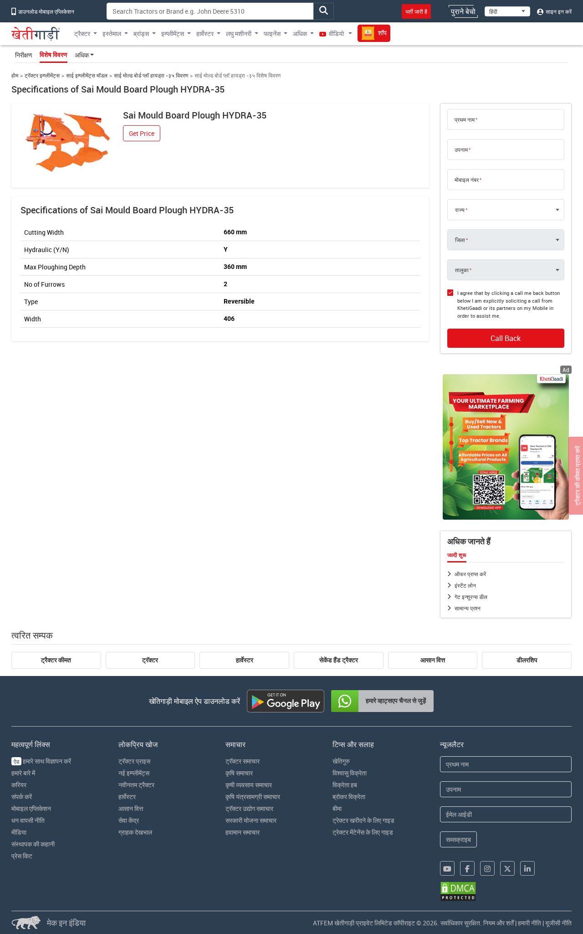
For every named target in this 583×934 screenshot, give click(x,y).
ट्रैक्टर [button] (82, 33)
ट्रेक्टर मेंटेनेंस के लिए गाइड (362, 832)
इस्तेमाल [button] (111, 33)
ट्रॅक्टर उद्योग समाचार (249, 808)
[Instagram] (487, 868)
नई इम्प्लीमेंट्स (133, 773)
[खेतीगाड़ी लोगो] (36, 34)
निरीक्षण (23, 55)
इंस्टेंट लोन (465, 585)
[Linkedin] (527, 868)
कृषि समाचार (239, 773)
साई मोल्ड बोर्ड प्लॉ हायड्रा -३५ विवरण (151, 75)
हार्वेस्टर (244, 660)
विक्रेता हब (344, 784)
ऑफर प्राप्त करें (470, 574)
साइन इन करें (558, 11)
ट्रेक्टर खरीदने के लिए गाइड (363, 820)
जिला (460, 240)
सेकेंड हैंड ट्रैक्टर (338, 660)
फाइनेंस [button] (272, 33)
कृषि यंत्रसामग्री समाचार (252, 796)
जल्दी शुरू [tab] (456, 555)
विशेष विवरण (53, 54)
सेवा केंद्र (128, 820)
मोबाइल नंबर (467, 179)
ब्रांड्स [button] (141, 33)
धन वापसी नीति (28, 820)
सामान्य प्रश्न (468, 608)
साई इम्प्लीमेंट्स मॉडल (86, 75)
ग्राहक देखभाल (135, 832)
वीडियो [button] (336, 33)
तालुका (462, 270)
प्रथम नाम (465, 119)
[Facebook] (467, 868)
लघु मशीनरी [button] (238, 33)
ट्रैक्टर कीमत (56, 660)
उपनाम (461, 149)
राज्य (460, 209)
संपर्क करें (21, 796)
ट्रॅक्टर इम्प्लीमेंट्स (42, 75)
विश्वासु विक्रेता (349, 773)
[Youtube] (447, 868)
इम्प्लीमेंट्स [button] (172, 33)
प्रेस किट (21, 855)
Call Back (506, 338)
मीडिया (18, 832)
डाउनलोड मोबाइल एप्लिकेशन (45, 11)
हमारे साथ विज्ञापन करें (42, 761)
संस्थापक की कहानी (33, 844)
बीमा (337, 808)
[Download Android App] (285, 701)
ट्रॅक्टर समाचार (242, 761)
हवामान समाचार (242, 832)
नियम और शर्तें (498, 923)
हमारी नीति (529, 923)
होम (14, 75)
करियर (18, 784)
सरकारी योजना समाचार (250, 820)
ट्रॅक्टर (150, 660)
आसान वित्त (432, 660)
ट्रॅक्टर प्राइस (134, 761)
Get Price (141, 133)
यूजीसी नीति (558, 923)
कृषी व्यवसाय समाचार (248, 784)
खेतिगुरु (341, 761)
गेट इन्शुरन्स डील (471, 596)
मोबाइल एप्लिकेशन (31, 808)
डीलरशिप (527, 660)
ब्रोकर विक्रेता (348, 796)
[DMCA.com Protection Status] (458, 891)
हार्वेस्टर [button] (205, 33)
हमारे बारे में (23, 773)
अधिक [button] (300, 33)
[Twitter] (507, 868)
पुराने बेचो (463, 11)
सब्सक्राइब (458, 839)
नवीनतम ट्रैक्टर (136, 784)
